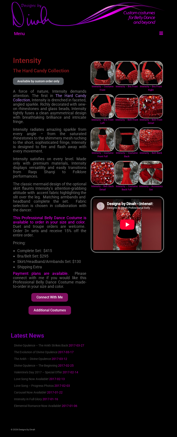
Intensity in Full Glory (28, 399)
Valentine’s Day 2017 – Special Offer (38, 372)
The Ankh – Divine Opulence (32, 359)
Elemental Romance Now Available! (37, 406)
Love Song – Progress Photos (34, 385)
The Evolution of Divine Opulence (35, 352)
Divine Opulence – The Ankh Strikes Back (41, 345)
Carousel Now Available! (30, 392)
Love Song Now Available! (31, 379)
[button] (38, 81)
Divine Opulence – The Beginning (35, 365)
